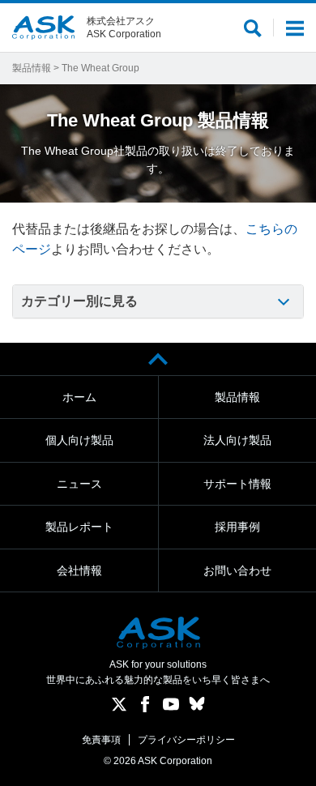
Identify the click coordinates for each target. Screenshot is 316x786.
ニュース (79, 483)
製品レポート (79, 526)
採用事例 (237, 526)
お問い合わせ (237, 570)
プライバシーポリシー (186, 739)
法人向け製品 (237, 440)
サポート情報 (237, 483)
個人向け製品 (79, 440)
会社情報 (79, 570)
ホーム (79, 397)
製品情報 (31, 68)
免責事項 (101, 739)
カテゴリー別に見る (79, 301)
